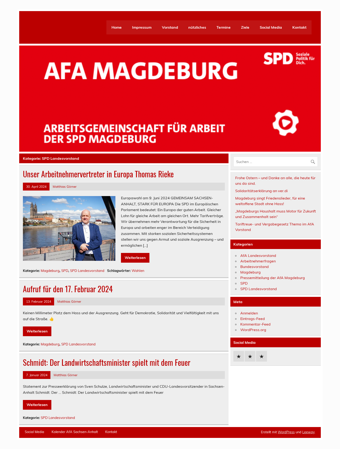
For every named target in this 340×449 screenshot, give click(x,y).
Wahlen (138, 270)
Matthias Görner (65, 186)
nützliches (197, 27)
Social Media (271, 27)
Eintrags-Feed (252, 318)
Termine (223, 27)
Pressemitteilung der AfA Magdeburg (272, 277)
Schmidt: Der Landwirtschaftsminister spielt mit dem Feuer (106, 362)
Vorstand (170, 27)
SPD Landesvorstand (87, 270)
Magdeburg (50, 270)
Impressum (141, 27)
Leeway (308, 432)
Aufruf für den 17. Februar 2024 (68, 289)
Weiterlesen (135, 257)
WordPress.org (253, 329)
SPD (64, 270)
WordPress (286, 432)
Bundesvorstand (254, 266)
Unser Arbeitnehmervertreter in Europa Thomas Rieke (98, 174)
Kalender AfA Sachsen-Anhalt (75, 432)
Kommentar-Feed (255, 324)
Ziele (245, 27)
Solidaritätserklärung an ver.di (261, 190)
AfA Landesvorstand (258, 255)
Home (116, 27)
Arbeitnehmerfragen (258, 261)
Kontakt (299, 27)
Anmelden (249, 313)
